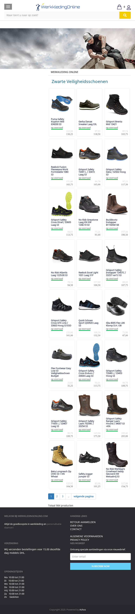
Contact (76, 529)
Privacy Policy (79, 539)
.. (68, 496)
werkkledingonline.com (33, 516)
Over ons (76, 525)
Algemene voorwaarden (86, 536)
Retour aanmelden (83, 522)
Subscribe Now (101, 566)
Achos (82, 609)
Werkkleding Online (64, 72)
